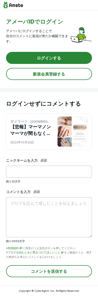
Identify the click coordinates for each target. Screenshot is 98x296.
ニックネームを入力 (22, 160)
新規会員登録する (49, 73)
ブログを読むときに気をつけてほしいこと (34, 252)
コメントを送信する (49, 271)
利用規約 (13, 248)
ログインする (49, 57)
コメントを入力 (18, 191)
